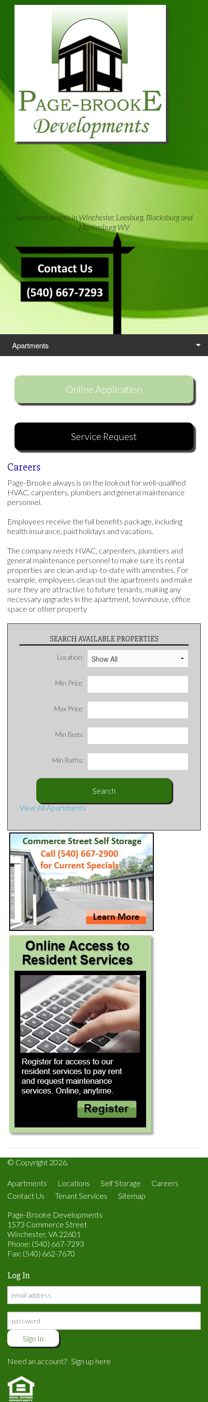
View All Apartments (52, 807)
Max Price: (69, 708)
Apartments (30, 345)
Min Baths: (68, 760)
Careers (164, 1183)
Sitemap (132, 1195)
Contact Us (26, 1195)
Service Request (104, 436)
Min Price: (69, 683)
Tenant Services (81, 1195)
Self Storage (121, 1183)
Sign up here (91, 1361)
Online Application (104, 389)
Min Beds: (69, 734)
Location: (70, 657)
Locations (74, 1183)
